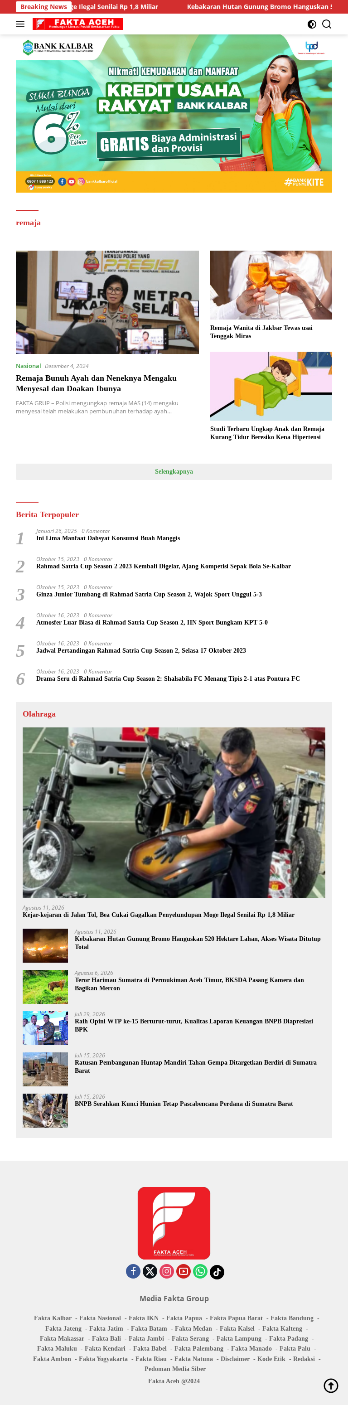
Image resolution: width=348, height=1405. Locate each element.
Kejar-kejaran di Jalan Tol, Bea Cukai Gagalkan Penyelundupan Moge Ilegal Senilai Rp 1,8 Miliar (159, 914)
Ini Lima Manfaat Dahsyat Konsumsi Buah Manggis (108, 538)
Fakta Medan (193, 1328)
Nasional (28, 366)
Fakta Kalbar (53, 1318)
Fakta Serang (190, 1338)
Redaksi (304, 1359)
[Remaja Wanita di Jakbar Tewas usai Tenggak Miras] (271, 285)
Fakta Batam (149, 1328)
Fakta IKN (144, 1318)
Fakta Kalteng (282, 1328)
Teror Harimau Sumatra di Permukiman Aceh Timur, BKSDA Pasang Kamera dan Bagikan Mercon (189, 984)
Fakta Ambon (52, 1359)
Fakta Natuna (193, 1359)
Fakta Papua (184, 1318)
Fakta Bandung (292, 1318)
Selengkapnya (174, 471)
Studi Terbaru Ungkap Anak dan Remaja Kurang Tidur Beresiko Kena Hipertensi (267, 433)
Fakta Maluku (57, 1348)
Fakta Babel (150, 1348)
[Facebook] (133, 1272)
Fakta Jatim (106, 1328)
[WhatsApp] (200, 1272)
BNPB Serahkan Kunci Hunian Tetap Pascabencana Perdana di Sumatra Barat (184, 1103)
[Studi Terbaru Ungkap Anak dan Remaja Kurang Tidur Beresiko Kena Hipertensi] (271, 386)
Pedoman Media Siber (175, 1369)
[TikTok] (217, 1272)
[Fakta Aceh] (76, 24)
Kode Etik (271, 1359)
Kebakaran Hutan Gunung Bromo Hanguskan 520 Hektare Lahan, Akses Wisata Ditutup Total (198, 942)
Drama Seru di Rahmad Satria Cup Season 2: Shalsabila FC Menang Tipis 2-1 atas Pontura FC (168, 678)
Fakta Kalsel (237, 1328)
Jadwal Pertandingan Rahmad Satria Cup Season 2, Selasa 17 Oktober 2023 (141, 650)
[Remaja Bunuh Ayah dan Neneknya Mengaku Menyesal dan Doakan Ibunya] (107, 302)
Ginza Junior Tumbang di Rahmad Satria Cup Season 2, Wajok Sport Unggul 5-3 (149, 594)
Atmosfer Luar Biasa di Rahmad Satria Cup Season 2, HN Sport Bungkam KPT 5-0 (152, 622)
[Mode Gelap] (312, 24)
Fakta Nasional (100, 1318)
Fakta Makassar (62, 1338)
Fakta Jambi (146, 1338)
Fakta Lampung (239, 1338)
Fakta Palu (295, 1348)
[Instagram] (167, 1272)
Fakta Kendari (105, 1348)
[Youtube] (183, 1272)
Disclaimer (235, 1359)
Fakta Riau (151, 1359)
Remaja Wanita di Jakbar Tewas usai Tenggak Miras (261, 332)
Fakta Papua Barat (236, 1318)
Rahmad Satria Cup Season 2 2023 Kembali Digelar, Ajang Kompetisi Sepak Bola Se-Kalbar (163, 566)
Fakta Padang (288, 1338)
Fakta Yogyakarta (103, 1359)
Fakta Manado (251, 1348)
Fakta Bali (106, 1338)
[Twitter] (150, 1272)
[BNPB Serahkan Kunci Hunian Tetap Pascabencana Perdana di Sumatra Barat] (45, 1111)
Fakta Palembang (198, 1348)
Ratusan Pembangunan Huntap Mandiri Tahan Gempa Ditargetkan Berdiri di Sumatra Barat (196, 1066)
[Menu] (22, 24)
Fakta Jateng (63, 1328)
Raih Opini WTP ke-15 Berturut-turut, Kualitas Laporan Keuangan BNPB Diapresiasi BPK (194, 1025)
